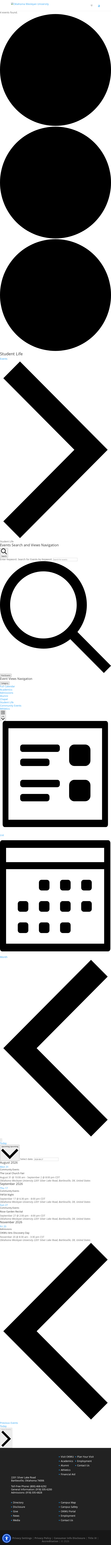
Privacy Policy (43, 1538)
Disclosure (19, 1506)
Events (3, 358)
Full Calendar (7, 686)
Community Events (10, 705)
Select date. (27, 1159)
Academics (6, 689)
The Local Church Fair (12, 1173)
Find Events (5, 675)
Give (15, 1511)
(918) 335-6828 (34, 1492)
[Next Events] (1, 1140)
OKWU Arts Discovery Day (14, 1232)
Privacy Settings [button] (22, 1538)
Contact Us (83, 1465)
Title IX (92, 1538)
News (16, 1515)
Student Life (7, 702)
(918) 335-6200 (44, 1489)
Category (4, 683)
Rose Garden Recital (11, 1211)
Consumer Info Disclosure (69, 1538)
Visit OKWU (67, 1456)
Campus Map (68, 1502)
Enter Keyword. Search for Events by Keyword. (26, 559)
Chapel (4, 699)
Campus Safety (69, 1506)
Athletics (5, 708)
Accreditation (50, 1541)
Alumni (4, 696)
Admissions (6, 692)
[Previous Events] (55, 1136)
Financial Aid (68, 1474)
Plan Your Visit (85, 1456)
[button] (7, 1538)
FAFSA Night (7, 1194)
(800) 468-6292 (38, 1486)
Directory (18, 1502)
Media (16, 1520)
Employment (84, 1461)
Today (3, 1143)
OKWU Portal (68, 1511)
